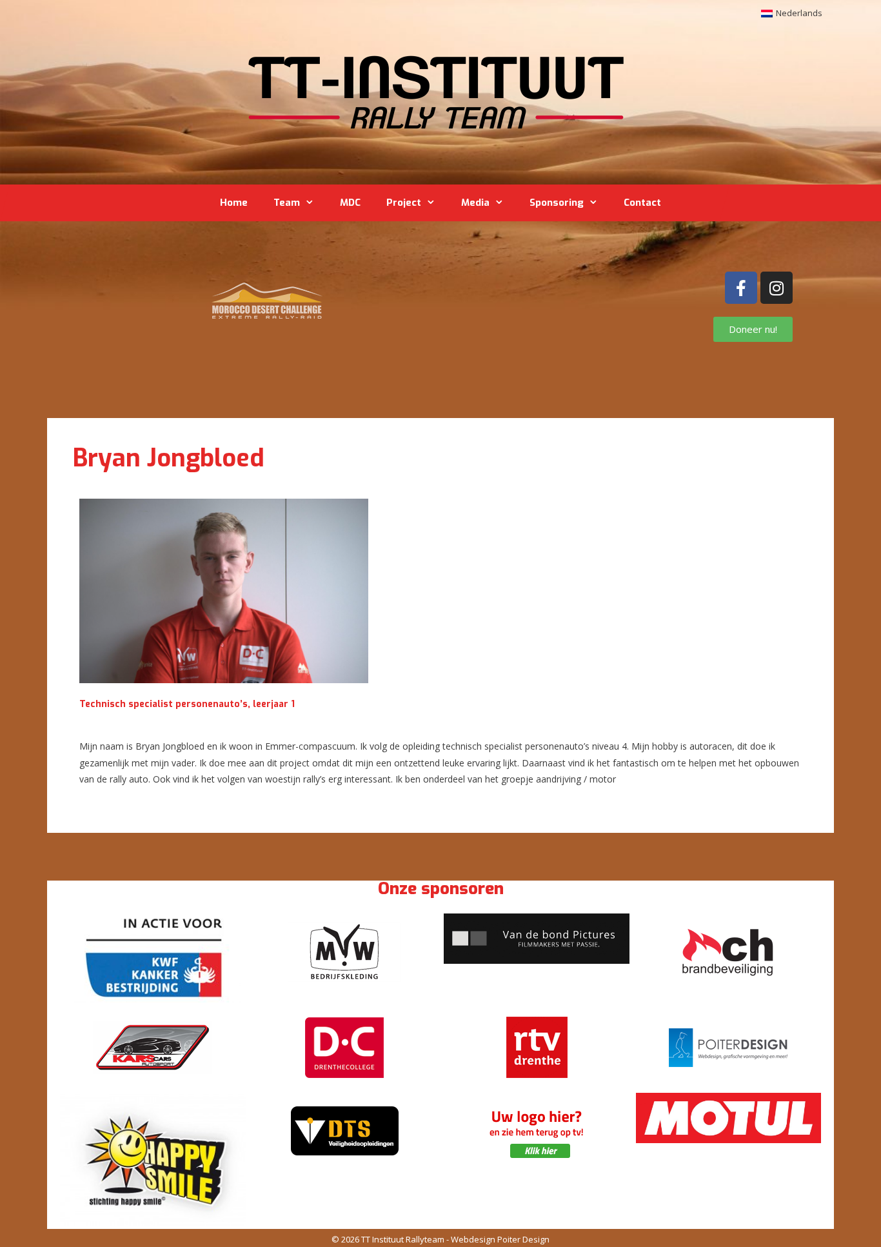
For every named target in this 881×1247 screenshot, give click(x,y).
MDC (350, 202)
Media (475, 202)
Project (403, 202)
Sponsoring (557, 202)
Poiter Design (523, 1239)
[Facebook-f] (741, 288)
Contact (642, 202)
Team (286, 202)
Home (234, 202)
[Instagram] (776, 288)
